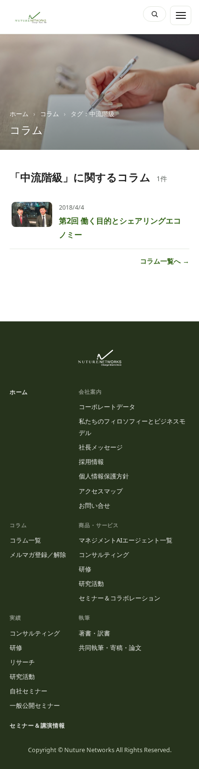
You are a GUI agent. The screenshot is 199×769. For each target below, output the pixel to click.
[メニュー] (180, 15)
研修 (85, 569)
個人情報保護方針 (104, 476)
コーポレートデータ (107, 406)
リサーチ (22, 662)
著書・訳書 (94, 633)
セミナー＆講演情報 (37, 725)
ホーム (19, 114)
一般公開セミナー (35, 705)
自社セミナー (28, 691)
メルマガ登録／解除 (38, 554)
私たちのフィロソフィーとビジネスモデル (132, 427)
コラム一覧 (25, 540)
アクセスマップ (101, 491)
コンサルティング (104, 554)
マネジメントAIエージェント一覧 (125, 540)
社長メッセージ (101, 447)
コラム (49, 114)
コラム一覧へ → (164, 260)
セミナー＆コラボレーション (119, 598)
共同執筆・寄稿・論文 (110, 647)
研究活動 (91, 583)
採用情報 (91, 461)
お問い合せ (94, 505)
